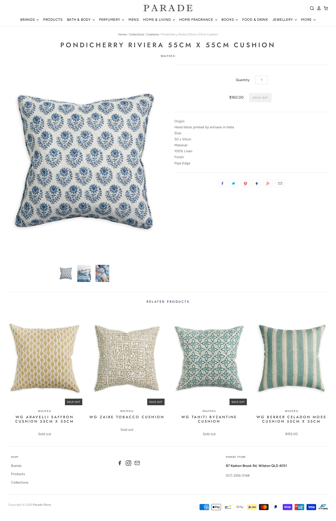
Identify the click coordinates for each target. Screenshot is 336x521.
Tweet (233, 183)
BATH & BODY (79, 20)
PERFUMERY (110, 20)
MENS (133, 20)
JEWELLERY (283, 20)
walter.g (168, 56)
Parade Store (42, 504)
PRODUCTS (53, 20)
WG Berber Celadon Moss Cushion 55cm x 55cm (291, 419)
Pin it (245, 183)
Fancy (257, 183)
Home (122, 34)
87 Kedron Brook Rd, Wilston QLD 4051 (256, 466)
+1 (268, 183)
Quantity (243, 80)
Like (222, 183)
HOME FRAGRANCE (196, 20)
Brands (16, 466)
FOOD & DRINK (255, 20)
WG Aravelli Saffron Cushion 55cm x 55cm (44, 419)
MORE (307, 20)
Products (18, 474)
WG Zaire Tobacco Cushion (126, 417)
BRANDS (28, 20)
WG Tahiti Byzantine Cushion (209, 419)
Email (280, 183)
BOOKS (228, 20)
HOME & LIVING (157, 20)
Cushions (153, 34)
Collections (136, 34)
